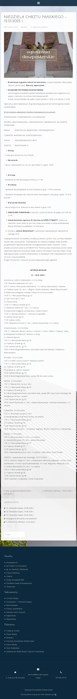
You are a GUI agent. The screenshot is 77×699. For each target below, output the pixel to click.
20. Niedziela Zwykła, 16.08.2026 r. (20, 512)
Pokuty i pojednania (14, 609)
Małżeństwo (11, 619)
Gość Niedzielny (12, 648)
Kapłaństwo (11, 616)
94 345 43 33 (61, 678)
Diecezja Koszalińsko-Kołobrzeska (20, 641)
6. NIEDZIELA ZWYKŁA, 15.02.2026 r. (21, 522)
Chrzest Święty (12, 598)
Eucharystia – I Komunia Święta (19, 602)
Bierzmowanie (12, 605)
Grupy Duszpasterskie (15, 580)
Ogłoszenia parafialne (40, 27)
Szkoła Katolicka (13, 573)
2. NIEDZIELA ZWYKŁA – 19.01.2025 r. (57, 491)
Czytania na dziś (12, 631)
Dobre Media (11, 644)
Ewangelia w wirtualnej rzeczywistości (21, 518)
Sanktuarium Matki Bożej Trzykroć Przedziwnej (25, 651)
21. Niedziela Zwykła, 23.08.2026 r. (20, 508)
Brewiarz (10, 638)
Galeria (9, 576)
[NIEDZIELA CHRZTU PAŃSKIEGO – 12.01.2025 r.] (38, 55)
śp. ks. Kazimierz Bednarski (17, 569)
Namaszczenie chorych (15, 612)
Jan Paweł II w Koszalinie (16, 566)
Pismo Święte (11, 634)
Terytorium (10, 587)
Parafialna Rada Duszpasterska (19, 583)
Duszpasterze (12, 562)
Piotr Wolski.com (48, 694)
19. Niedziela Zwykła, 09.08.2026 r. (20, 515)
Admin (25, 27)
